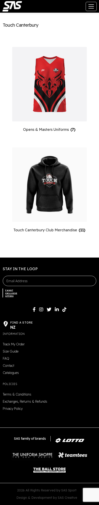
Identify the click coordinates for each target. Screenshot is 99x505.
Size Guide (10, 351)
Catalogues (11, 373)
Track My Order (14, 344)
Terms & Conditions (17, 394)
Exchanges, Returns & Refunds (25, 401)
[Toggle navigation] (91, 6)
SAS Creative (67, 498)
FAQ (6, 358)
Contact (8, 366)
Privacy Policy (13, 409)
